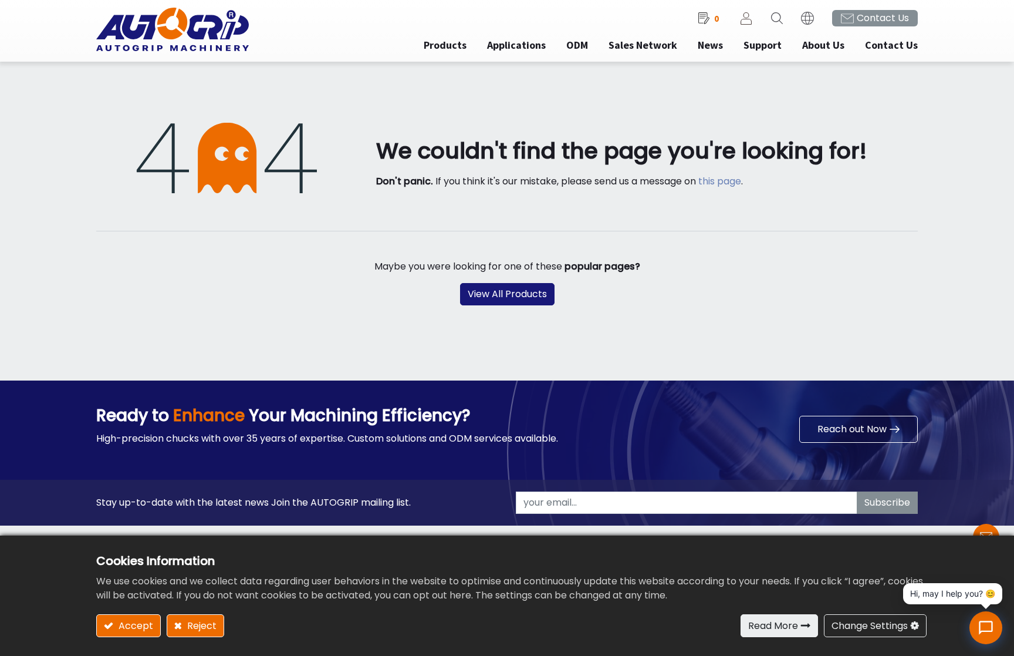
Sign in (746, 18)
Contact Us (883, 18)
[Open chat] (985, 627)
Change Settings (870, 626)
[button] (777, 18)
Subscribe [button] (887, 502)
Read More (773, 626)
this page (719, 181)
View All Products (507, 294)
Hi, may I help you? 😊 (952, 593)
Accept (134, 626)
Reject (201, 626)
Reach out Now (852, 429)
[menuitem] (516, 45)
